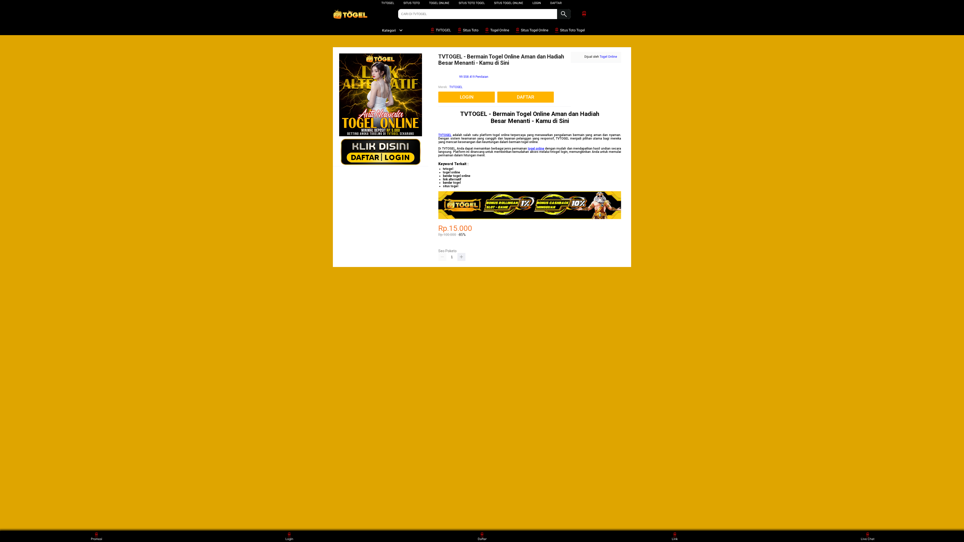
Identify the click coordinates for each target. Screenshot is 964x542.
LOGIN (536, 3)
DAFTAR (556, 3)
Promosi (96, 539)
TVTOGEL (387, 3)
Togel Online (439, 3)
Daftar (482, 539)
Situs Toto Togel (472, 3)
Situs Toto (411, 3)
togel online (536, 148)
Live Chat (867, 539)
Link (675, 539)
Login (289, 539)
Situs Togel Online (508, 3)
